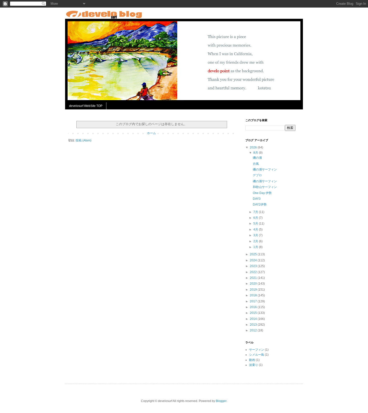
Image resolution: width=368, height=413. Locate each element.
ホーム (151, 133)
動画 (252, 360)
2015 (254, 313)
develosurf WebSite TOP (85, 106)
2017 (254, 301)
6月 (256, 218)
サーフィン (256, 349)
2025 (254, 254)
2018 (254, 295)
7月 (256, 212)
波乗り (253, 365)
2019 (254, 289)
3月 (256, 235)
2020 (254, 283)
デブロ (257, 175)
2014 (254, 319)
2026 (254, 147)
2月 (256, 241)
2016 (254, 307)
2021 (254, 278)
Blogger (221, 401)
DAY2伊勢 (260, 204)
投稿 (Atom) (83, 140)
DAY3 (257, 198)
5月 (256, 223)
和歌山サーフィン (265, 187)
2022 (254, 272)
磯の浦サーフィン (265, 169)
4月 (256, 229)
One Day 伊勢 (262, 193)
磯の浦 (257, 157)
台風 (256, 163)
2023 (254, 266)
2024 (254, 260)
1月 (256, 247)
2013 (254, 324)
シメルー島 (256, 354)
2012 (254, 330)
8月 (256, 152)
